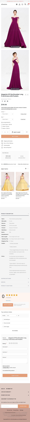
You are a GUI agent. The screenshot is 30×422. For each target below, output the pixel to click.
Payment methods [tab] (5, 395)
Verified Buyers (7, 319)
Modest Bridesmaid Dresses (10, 412)
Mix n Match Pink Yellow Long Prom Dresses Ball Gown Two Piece (6, 194)
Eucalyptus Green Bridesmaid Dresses (18, 415)
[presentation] (28, 186)
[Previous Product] (26, 95)
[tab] (15, 214)
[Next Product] (28, 95)
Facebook (2, 101)
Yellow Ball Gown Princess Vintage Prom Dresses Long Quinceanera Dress (22, 194)
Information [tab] (7, 388)
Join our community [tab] (6, 391)
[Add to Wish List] (26, 132)
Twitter (5, 101)
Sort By (3, 315)
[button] (25, 168)
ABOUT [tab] (2, 388)
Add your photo (6, 366)
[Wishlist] (22, 4)
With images (6, 326)
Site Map (21, 410)
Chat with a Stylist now (23, 164)
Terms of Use (9, 410)
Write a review (8, 304)
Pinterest (7, 101)
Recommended (7, 323)
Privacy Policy (15, 410)
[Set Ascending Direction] (18, 315)
